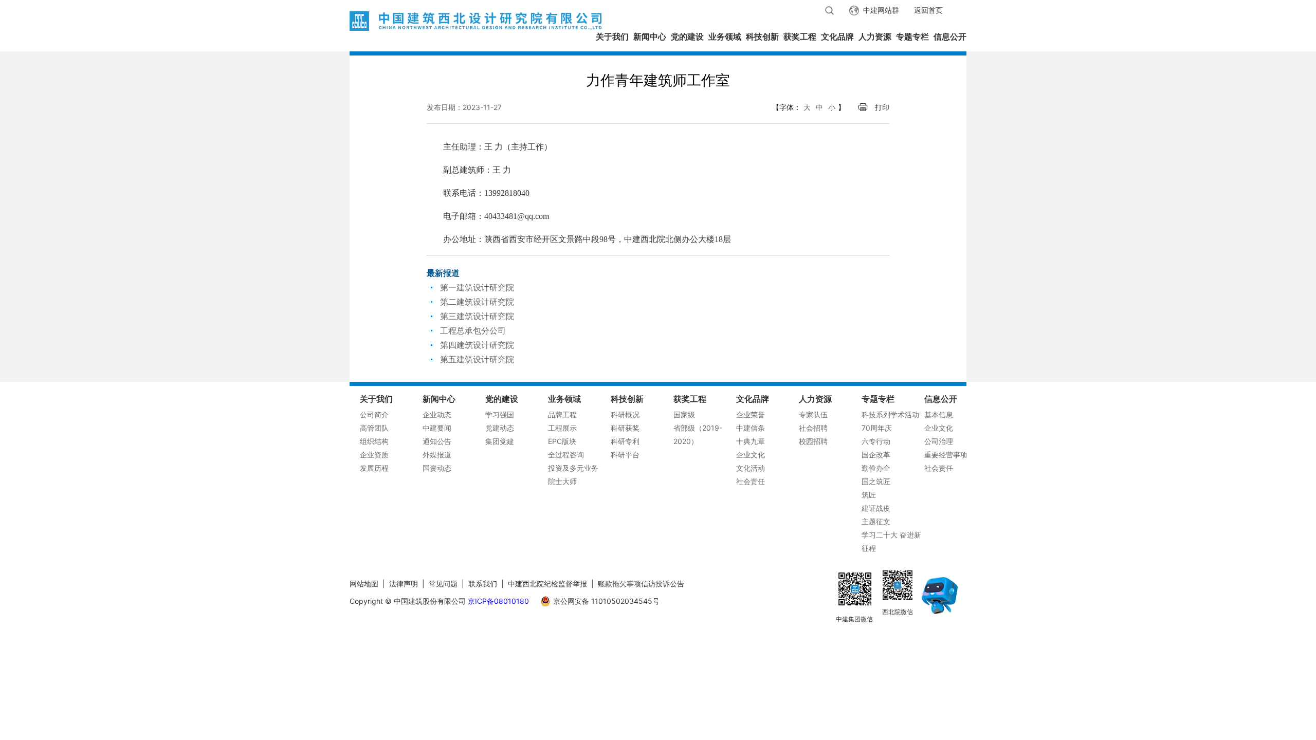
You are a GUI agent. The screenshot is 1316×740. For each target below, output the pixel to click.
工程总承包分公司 (473, 330)
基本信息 (938, 414)
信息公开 (950, 36)
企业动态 (437, 414)
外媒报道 (437, 454)
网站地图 (364, 583)
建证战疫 (876, 508)
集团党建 (499, 441)
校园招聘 (813, 441)
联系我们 (482, 583)
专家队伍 (813, 414)
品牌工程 (562, 414)
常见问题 (443, 583)
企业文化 (750, 454)
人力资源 (874, 36)
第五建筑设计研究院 (477, 359)
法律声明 (403, 583)
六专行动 (876, 441)
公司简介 (374, 414)
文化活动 (750, 468)
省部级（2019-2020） (697, 434)
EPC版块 (562, 441)
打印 (882, 107)
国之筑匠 (876, 481)
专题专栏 (912, 36)
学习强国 (499, 414)
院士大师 (562, 481)
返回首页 (928, 10)
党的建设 (687, 36)
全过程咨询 (566, 454)
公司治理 (938, 441)
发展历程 (374, 468)
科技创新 (762, 36)
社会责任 (750, 481)
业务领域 (724, 36)
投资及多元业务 (573, 468)
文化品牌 (837, 36)
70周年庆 (877, 427)
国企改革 (876, 454)
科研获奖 (625, 427)
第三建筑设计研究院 (477, 316)
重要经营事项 (945, 454)
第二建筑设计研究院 (477, 302)
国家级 (684, 414)
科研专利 (625, 441)
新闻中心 (649, 36)
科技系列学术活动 (890, 414)
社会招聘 (813, 427)
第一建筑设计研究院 (477, 287)
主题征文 (876, 521)
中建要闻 (437, 427)
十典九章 (750, 441)
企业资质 (374, 454)
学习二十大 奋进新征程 (891, 541)
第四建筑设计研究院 (477, 345)
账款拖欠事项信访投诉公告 (641, 583)
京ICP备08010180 (498, 601)
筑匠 (869, 494)
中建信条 (750, 427)
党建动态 (499, 427)
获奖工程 (799, 36)
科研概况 (625, 414)
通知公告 (437, 441)
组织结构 (374, 441)
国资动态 (437, 468)
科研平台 (625, 454)
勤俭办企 (876, 468)
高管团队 (374, 427)
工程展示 (562, 427)
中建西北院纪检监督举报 (547, 583)
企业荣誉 (750, 414)
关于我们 (612, 36)
